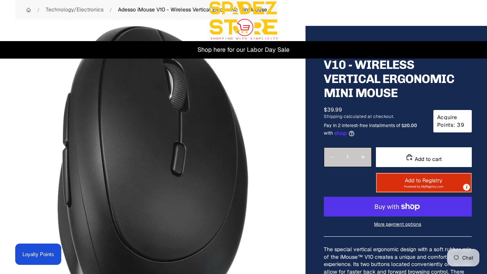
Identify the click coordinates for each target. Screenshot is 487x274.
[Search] (430, 20)
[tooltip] (466, 187)
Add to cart (427, 159)
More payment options (397, 224)
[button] (424, 183)
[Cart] (463, 20)
